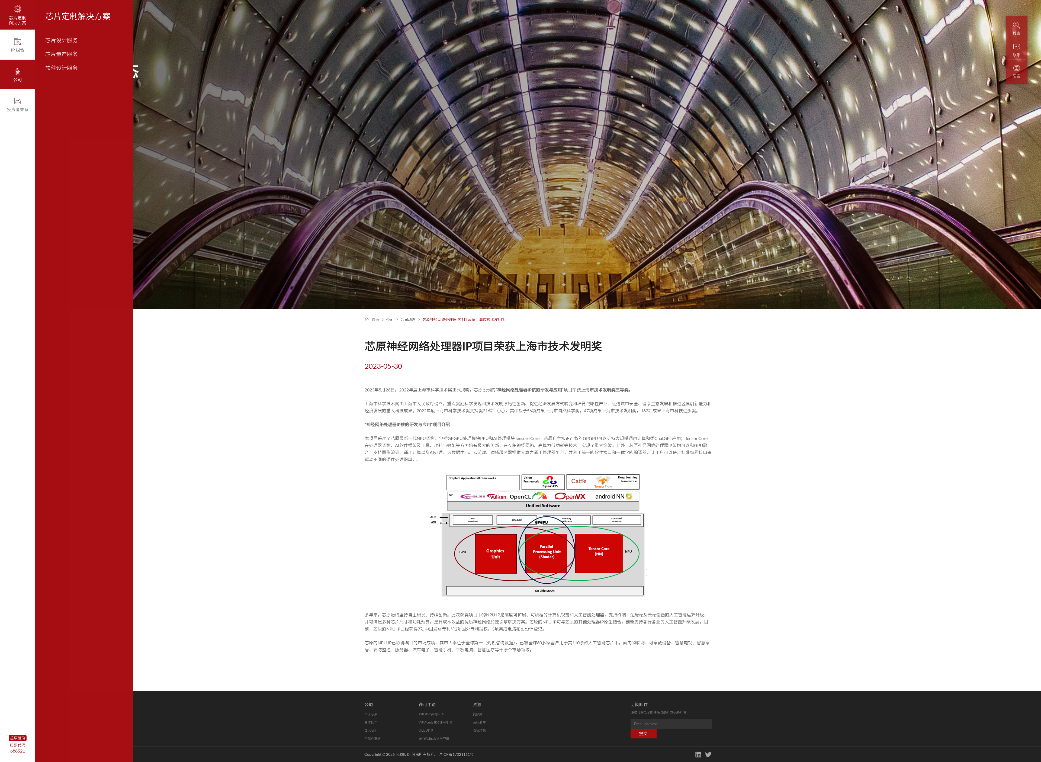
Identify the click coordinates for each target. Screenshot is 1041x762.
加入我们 (370, 730)
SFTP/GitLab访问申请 (434, 739)
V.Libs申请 (426, 730)
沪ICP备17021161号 (456, 754)
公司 (390, 319)
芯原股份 (17, 738)
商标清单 (479, 722)
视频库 (478, 714)
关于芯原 (370, 714)
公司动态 (408, 319)
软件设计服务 (61, 68)
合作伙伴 (370, 722)
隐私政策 (479, 730)
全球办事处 (372, 739)
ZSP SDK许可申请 (431, 714)
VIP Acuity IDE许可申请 (435, 722)
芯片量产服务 (61, 54)
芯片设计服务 (61, 40)
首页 (375, 319)
